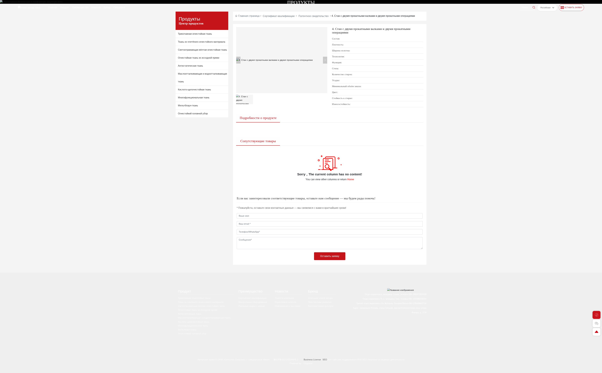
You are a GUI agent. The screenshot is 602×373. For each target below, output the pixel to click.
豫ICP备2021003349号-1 (286, 359)
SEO (324, 359)
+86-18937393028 (417, 294)
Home (350, 179)
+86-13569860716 (417, 303)
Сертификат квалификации (279, 16)
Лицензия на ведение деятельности (385, 359)
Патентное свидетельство (313, 16)
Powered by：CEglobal (301, 363)
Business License (312, 359)
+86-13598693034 (417, 299)
